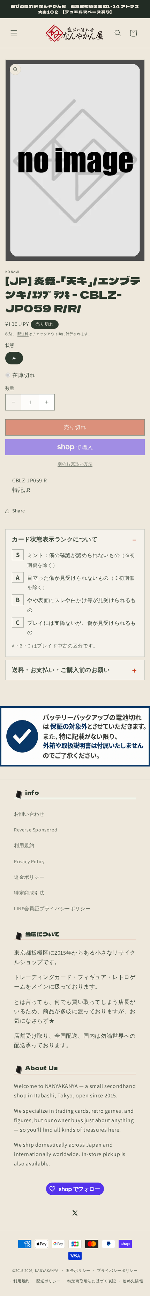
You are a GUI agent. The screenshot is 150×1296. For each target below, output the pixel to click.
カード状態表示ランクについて (54, 539)
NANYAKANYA (47, 1270)
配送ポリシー (48, 1281)
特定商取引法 (29, 893)
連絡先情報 (133, 1281)
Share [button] (18, 511)
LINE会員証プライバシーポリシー (52, 908)
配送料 (23, 334)
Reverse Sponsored (35, 830)
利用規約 (24, 845)
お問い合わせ (29, 814)
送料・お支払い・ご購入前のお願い (61, 670)
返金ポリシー (29, 877)
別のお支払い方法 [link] (75, 463)
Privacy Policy (29, 861)
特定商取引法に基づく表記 (91, 1281)
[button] (14, 33)
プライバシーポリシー (117, 1270)
